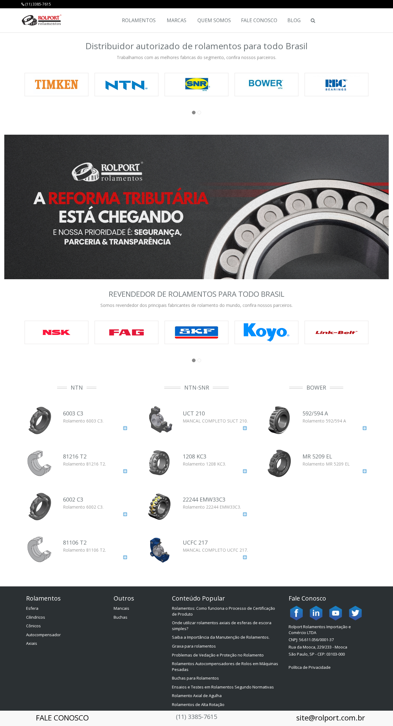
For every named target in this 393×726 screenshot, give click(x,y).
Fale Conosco (259, 20)
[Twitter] (355, 613)
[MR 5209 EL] (365, 471)
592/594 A (315, 413)
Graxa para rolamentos (194, 646)
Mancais (121, 608)
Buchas (120, 617)
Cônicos (33, 626)
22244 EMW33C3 (204, 499)
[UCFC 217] (245, 557)
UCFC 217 (195, 542)
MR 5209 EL (317, 456)
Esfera (32, 608)
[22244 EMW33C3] (245, 514)
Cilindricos (35, 617)
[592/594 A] (365, 428)
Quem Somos (214, 20)
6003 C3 (73, 413)
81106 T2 (75, 542)
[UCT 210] (245, 428)
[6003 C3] (125, 428)
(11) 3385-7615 (37, 4)
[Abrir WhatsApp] (377, 710)
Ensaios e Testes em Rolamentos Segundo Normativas (223, 687)
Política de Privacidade (310, 667)
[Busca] (312, 20)
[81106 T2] (125, 557)
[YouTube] (335, 613)
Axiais (31, 643)
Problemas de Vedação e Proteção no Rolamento (218, 655)
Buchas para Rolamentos (195, 678)
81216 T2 (75, 456)
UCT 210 (194, 413)
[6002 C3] (125, 514)
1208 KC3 (194, 456)
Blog (294, 20)
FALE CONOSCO (62, 717)
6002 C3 (73, 499)
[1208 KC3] (245, 471)
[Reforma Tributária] (196, 207)
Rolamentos (139, 20)
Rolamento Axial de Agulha (197, 695)
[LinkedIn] (316, 613)
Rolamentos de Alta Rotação (198, 704)
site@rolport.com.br (330, 717)
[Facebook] (296, 613)
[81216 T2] (125, 471)
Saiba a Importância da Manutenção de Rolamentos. (221, 637)
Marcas (176, 20)
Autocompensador (43, 634)
